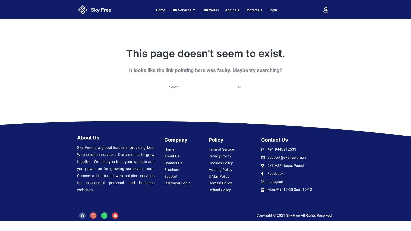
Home (160, 10)
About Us (232, 10)
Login (272, 10)
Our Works (211, 10)
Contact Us (254, 10)
